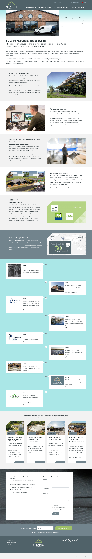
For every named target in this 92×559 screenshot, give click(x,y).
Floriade (24, 76)
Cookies (65, 556)
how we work (75, 125)
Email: (44, 484)
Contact (73, 7)
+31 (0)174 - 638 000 (75, 2)
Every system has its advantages (33, 90)
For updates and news (63, 528)
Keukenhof (38, 76)
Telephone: (46, 488)
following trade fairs (24, 220)
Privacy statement (48, 532)
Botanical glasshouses (61, 7)
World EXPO (30, 76)
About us (59, 2)
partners (28, 146)
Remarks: (45, 493)
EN (84, 2)
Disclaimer (70, 556)
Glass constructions (44, 7)
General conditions (58, 556)
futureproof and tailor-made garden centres (19, 51)
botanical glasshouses (37, 51)
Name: (44, 479)
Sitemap (84, 556)
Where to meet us (15, 202)
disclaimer (61, 509)
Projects (81, 7)
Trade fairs (14, 199)
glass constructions (33, 86)
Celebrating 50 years (18, 237)
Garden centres (31, 7)
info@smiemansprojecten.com (13, 545)
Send (55, 513)
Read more (20, 462)
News (55, 2)
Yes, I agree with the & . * (47, 532)
